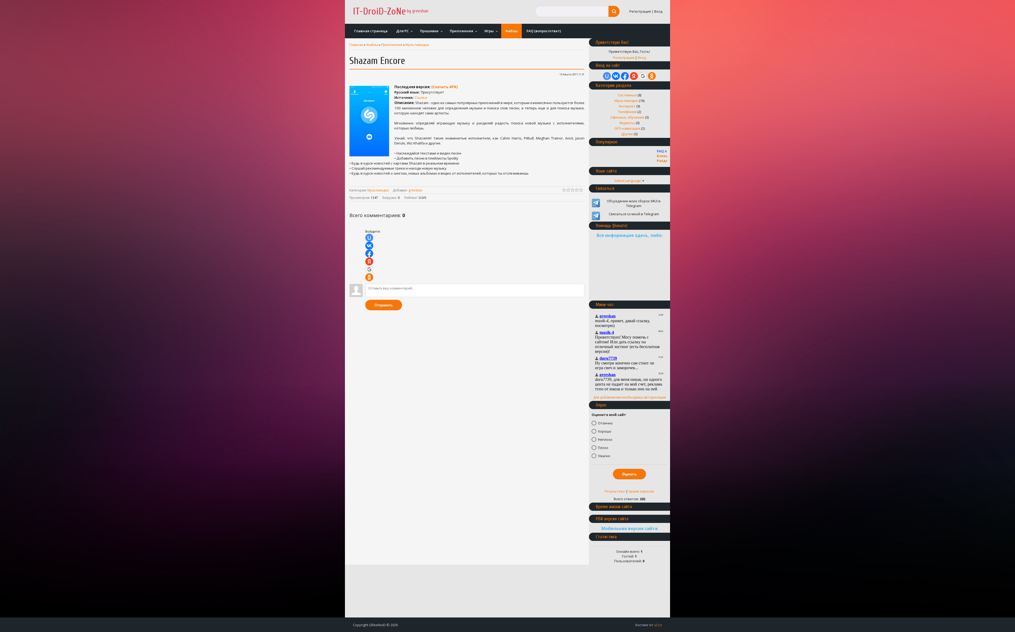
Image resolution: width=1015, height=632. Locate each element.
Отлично (605, 423)
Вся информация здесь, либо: (629, 235)
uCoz (658, 624)
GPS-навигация (627, 128)
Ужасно (604, 455)
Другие (627, 134)
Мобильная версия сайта (629, 528)
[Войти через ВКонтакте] (369, 246)
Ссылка (421, 97)
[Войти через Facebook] (369, 254)
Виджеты (627, 122)
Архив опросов (641, 491)
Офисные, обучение (627, 117)
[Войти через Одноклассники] (369, 277)
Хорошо (604, 431)
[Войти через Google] (369, 269)
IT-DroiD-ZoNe (379, 11)
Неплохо (605, 439)
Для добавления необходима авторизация (629, 397)
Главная (356, 44)
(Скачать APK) (444, 87)
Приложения (391, 44)
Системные (627, 95)
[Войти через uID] (369, 238)
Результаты (615, 491)
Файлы (372, 44)
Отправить (384, 305)
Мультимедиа (417, 44)
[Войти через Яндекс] (369, 261)
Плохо (603, 447)
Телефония (627, 111)
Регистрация (640, 11)
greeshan (415, 190)
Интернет (627, 106)
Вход (658, 11)
